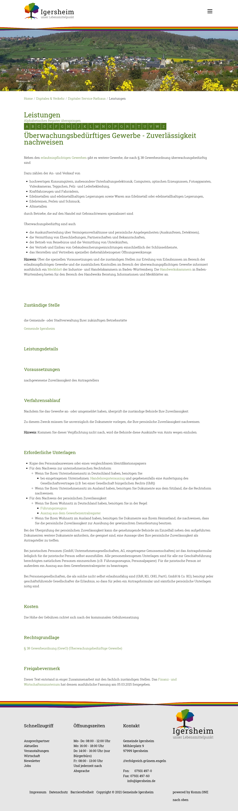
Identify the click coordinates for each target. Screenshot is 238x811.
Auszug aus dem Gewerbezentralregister (70, 513)
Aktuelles (31, 746)
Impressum (37, 792)
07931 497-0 (143, 771)
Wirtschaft (32, 756)
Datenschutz (58, 792)
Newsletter (32, 761)
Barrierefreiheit (82, 792)
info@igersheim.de (141, 781)
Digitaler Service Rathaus (87, 98)
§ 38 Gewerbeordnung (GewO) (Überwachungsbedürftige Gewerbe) (73, 648)
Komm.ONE (199, 792)
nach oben (180, 800)
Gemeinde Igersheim (39, 328)
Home (28, 98)
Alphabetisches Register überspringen (52, 120)
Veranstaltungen (36, 751)
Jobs (27, 766)
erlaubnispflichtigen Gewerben (64, 157)
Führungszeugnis (53, 508)
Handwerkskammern (176, 269)
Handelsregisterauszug (107, 478)
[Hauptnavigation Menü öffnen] (210, 11)
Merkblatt (55, 269)
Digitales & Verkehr (50, 98)
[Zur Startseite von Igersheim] (49, 11)
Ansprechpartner (37, 741)
